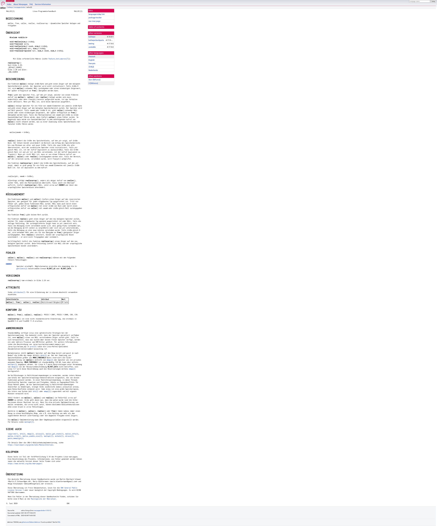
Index (9, 4)
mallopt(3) (12, 364)
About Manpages (20, 4)
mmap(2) (50, 360)
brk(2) (35, 391)
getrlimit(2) (22, 268)
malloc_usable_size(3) (32, 436)
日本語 (91, 67)
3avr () (94, 80)
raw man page (94, 21)
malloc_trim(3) (14, 436)
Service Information (43, 4)
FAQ (31, 4)
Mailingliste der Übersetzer (43, 499)
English (92, 60)
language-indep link (97, 14)
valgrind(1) (13, 434)
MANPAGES (10, 1)
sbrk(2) (43, 355)
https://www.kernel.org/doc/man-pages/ (25, 463)
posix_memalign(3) (16, 438)
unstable (92, 47)
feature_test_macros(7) (58, 59)
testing (91, 43)
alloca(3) (40, 434)
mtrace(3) (69, 436)
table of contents (96, 27)
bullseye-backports (96, 40)
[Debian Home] (3, 4)
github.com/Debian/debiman (31, 522)
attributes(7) (19, 292)
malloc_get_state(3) (55, 434)
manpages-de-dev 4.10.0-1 (42, 510)
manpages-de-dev (19, 7)
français (92, 63)
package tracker (95, 18)
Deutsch (92, 56)
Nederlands (93, 70)
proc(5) (33, 347)
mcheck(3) (59, 436)
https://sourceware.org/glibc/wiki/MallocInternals (30, 445)
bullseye (10, 7)
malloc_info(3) (71, 434)
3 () (93, 83)
